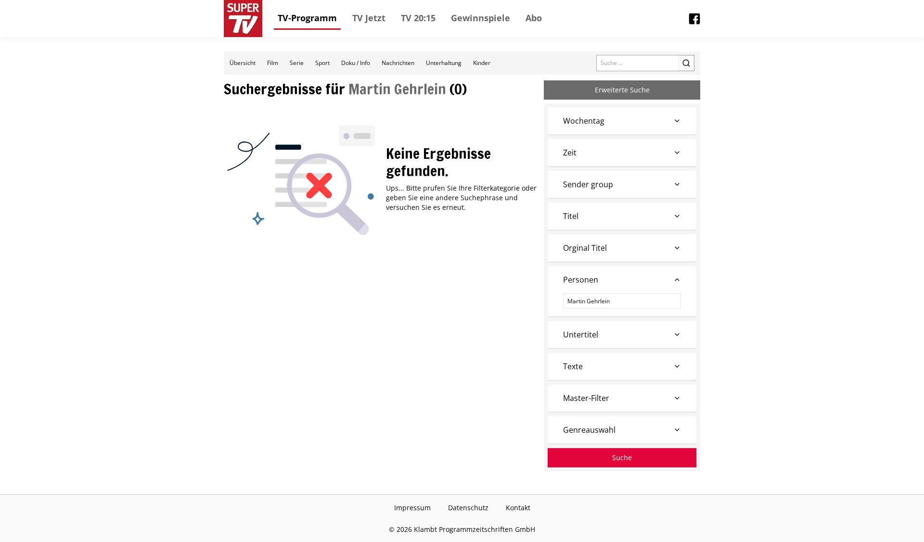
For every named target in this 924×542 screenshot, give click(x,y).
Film (272, 63)
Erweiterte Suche (622, 89)
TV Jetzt (368, 18)
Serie (297, 63)
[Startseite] (243, 18)
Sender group (588, 184)
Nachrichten (398, 63)
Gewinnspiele (480, 18)
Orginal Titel (585, 248)
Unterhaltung (444, 63)
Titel (570, 216)
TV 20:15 (418, 18)
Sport (322, 63)
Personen (580, 279)
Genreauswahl (589, 430)
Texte (573, 366)
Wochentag (583, 121)
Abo (534, 18)
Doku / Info (355, 63)
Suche (622, 457)
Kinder (481, 63)
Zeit (570, 152)
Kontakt (518, 507)
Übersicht (243, 63)
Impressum (412, 507)
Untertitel (580, 334)
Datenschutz (468, 507)
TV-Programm (307, 18)
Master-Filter (586, 398)
